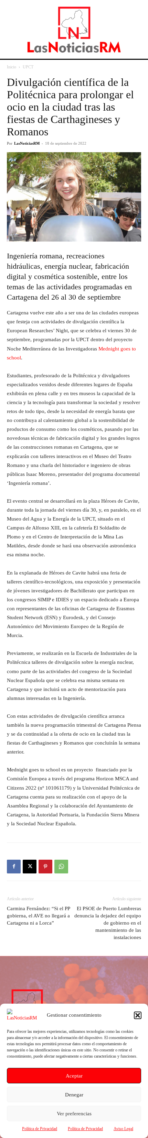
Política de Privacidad (39, 1128)
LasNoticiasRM (27, 143)
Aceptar (74, 1076)
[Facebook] (14, 866)
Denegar (74, 1094)
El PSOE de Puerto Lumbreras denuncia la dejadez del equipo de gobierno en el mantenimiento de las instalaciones (107, 923)
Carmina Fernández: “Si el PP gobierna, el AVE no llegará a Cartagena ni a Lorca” (38, 916)
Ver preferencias (74, 1113)
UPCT (28, 67)
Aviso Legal (123, 1128)
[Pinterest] (45, 866)
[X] (29, 866)
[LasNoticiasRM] (74, 29)
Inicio (11, 67)
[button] (137, 1015)
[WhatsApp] (61, 866)
